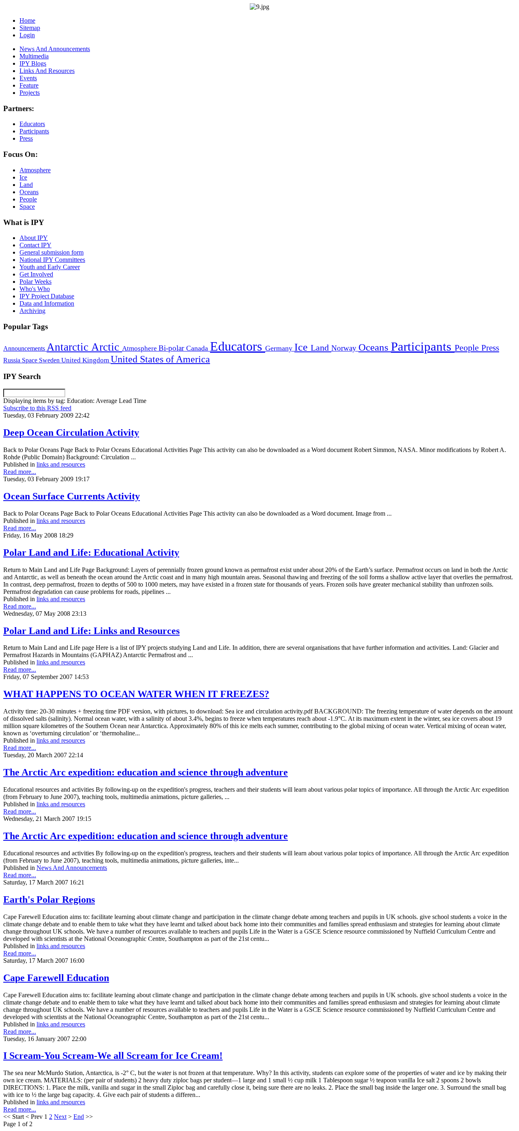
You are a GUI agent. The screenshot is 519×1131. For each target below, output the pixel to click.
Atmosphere (140, 348)
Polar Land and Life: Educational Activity (91, 552)
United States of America (160, 359)
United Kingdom (86, 360)
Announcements (25, 348)
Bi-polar (172, 348)
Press (490, 348)
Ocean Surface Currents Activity (71, 496)
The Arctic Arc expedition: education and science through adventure (145, 772)
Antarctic (69, 347)
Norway (344, 348)
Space (30, 360)
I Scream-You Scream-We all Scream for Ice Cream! (113, 1055)
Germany (279, 348)
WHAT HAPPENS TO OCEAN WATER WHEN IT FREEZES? (136, 694)
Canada (198, 348)
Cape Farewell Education (56, 977)
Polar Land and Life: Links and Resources (91, 630)
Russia (12, 360)
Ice (302, 347)
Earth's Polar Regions (49, 899)
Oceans (374, 347)
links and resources (60, 464)
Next (60, 1116)
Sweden (50, 360)
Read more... (19, 471)
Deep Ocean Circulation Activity (71, 432)
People (468, 348)
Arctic (106, 347)
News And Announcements (71, 867)
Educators (237, 346)
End (78, 1116)
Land (321, 348)
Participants (423, 346)
